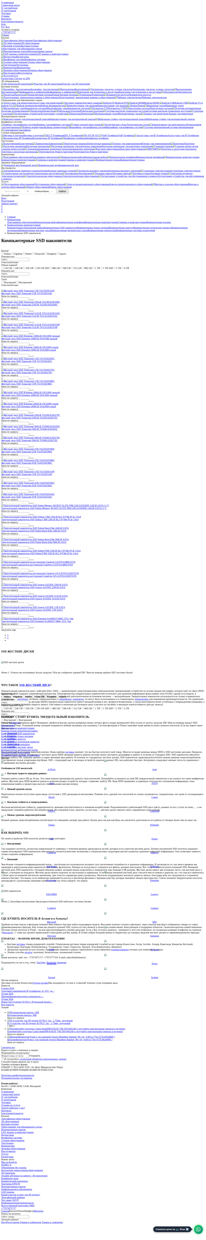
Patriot (28, 253)
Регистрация (7, 201)
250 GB (29, 268)
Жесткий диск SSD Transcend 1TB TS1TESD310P (26, 474)
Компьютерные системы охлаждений (136, 230)
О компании (7, 2)
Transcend (39, 253)
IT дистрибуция (9, 8)
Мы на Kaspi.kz (9, 1162)
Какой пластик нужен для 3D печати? (20, 1194)
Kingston (51, 253)
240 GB (19, 268)
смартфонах (65, 699)
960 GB (88, 268)
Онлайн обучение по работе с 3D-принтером (24, 1175)
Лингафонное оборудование (15, 1118)
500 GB (67, 268)
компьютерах (142, 699)
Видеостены (7, 1135)
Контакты (6, 18)
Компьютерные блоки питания (93, 227)
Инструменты (8, 1151)
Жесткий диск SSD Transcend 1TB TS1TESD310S (26, 293)
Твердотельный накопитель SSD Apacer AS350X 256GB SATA (33, 587)
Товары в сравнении (52, 1222)
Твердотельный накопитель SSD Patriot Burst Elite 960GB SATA (34, 542)
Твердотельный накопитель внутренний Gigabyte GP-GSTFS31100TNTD (38, 576)
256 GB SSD (42, 268)
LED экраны (7, 1192)
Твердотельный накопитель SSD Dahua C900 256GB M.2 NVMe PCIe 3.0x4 (40, 519)
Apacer (62, 253)
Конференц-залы (9, 1178)
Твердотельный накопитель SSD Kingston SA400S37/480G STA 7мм (36, 621)
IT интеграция (8, 10)
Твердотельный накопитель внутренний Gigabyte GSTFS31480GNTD (37, 564)
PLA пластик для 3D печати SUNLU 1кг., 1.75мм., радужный (38, 1023)
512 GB (77, 268)
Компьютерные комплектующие (101, 222)
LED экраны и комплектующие (17, 1132)
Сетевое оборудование (12, 1140)
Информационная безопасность (17, 1203)
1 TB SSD (108, 268)
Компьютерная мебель (46, 222)
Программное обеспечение (21, 222)
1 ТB (97, 268)
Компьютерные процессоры (102, 230)
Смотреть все (8, 1047)
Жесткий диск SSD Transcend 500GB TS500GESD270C (29, 440)
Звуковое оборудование (13, 1148)
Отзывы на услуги (10, 1105)
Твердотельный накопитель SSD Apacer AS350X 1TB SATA (32, 610)
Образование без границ (13, 1167)
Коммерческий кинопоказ (14, 1181)
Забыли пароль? (9, 203)
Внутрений (10, 282)
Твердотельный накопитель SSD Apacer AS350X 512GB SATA (33, 598)
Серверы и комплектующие (132, 222)
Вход (3, 198)
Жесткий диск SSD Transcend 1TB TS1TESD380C (26, 384)
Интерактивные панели (13, 1129)
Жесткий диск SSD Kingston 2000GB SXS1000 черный (29, 395)
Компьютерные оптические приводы (153, 227)
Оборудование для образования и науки (21, 1127)
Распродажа (7, 1156)
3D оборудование (10, 1121)
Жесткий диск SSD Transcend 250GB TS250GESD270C (29, 417)
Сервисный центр (10, 5)
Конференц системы (11, 1137)
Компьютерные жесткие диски (35, 230)
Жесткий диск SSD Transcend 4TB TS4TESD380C (26, 463)
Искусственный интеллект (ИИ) (18, 1205)
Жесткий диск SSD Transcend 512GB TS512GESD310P (29, 327)
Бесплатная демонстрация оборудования (22, 1170)
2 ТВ (118, 268)
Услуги (4, 1154)
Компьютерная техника (159, 222)
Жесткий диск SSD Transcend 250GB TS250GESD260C (29, 304)
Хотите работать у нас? (13, 1108)
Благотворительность (12, 21)
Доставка (6, 13)
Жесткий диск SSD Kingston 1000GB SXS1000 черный (29, 338)
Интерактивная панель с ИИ (22, 1015)
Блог (3, 24)
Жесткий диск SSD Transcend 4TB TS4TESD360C (26, 485)
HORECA (6, 1165)
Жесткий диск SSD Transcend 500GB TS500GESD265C (29, 429)
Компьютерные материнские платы (69, 230)
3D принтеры (8, 1173)
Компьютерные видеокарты (15, 744)
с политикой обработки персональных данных (43, 1059)
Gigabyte (18, 253)
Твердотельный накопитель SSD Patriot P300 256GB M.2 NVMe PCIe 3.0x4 (39, 553)
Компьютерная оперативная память (25, 227)
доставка (70, 752)
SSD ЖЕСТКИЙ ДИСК (34, 685)
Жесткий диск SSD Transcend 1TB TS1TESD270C (26, 372)
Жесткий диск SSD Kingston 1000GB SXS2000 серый (28, 350)
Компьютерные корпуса (121, 227)
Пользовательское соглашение (16, 1078)
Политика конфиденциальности (17, 1075)
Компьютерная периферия (71, 222)
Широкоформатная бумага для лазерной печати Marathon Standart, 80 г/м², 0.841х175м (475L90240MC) (59, 1039)
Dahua (7, 253)
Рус (3, 27)
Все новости (7, 1004)
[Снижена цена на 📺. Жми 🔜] (198, 1229)
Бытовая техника (10, 1124)
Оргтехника (7, 1143)
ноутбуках (22, 699)
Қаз (8, 27)
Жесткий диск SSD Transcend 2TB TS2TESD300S (26, 451)
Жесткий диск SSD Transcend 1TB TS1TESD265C (26, 361)
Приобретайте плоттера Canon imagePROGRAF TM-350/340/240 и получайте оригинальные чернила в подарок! (65, 1031)
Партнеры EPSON (10, 1184)
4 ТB (126, 268)
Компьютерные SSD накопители (60, 227)
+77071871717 (8, 32)
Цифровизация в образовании (16, 1189)
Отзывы (5, 16)
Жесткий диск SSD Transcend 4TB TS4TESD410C (26, 497)
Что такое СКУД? (10, 1200)
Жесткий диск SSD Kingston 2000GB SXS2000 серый (28, 406)
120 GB (8, 268)
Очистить (16, 722)
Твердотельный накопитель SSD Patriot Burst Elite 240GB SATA (34, 531)
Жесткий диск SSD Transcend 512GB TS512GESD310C (29, 316)
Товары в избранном (30, 1222)
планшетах (78, 699)
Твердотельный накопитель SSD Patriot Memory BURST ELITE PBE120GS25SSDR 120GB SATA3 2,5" (54, 508)
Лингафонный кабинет (13, 1197)
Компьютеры (14, 219)
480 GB (56, 268)
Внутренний (25, 282)
